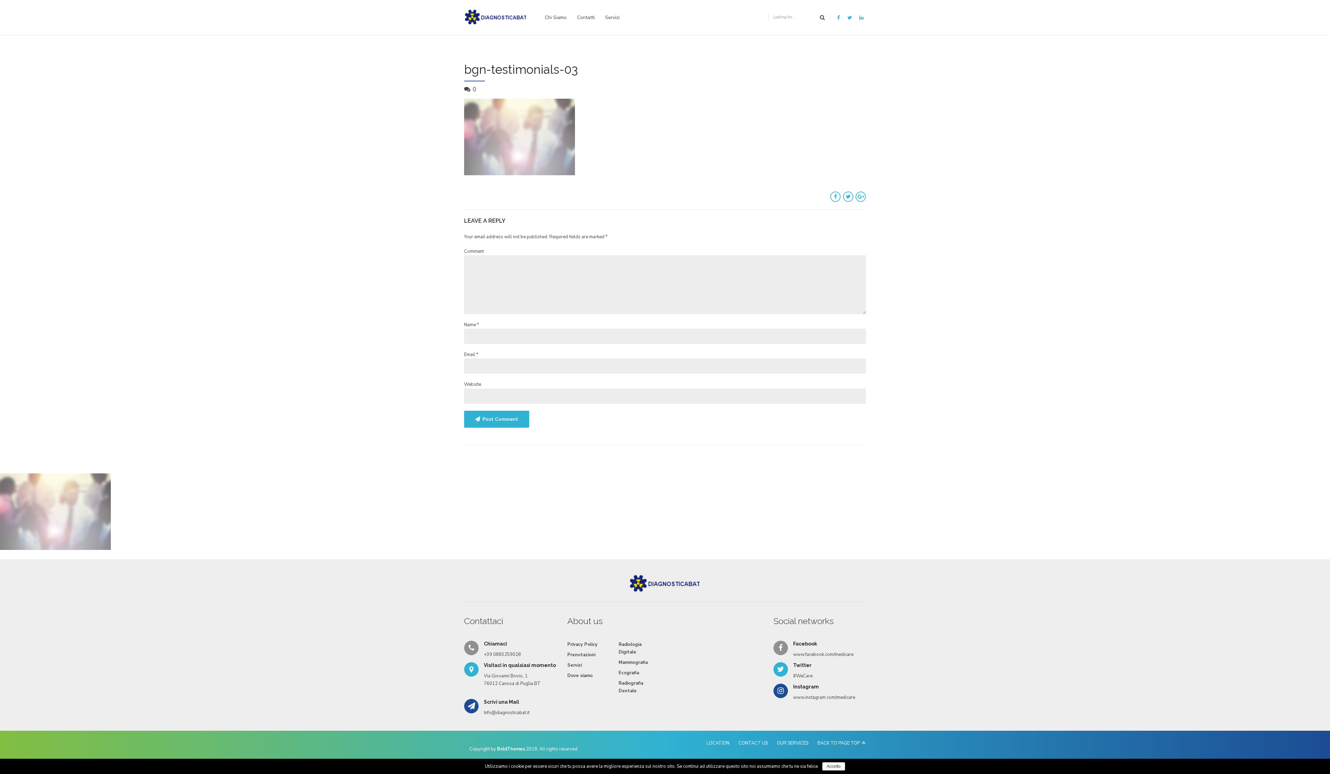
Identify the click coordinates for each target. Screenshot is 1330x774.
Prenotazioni (581, 655)
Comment (474, 251)
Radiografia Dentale (631, 687)
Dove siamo (580, 676)
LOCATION (718, 743)
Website (472, 384)
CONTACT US (753, 743)
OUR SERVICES (792, 743)
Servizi (612, 17)
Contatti (586, 17)
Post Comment (500, 419)
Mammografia (633, 662)
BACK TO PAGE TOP (838, 743)
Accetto (834, 766)
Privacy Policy (582, 644)
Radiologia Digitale (630, 648)
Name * (471, 325)
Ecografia (629, 673)
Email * (471, 355)
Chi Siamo (556, 17)
